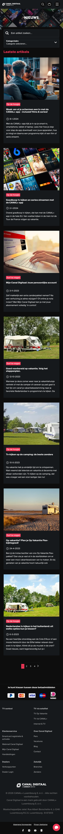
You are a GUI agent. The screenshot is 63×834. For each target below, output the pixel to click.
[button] (56, 827)
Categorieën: (12, 41)
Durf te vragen (13, 277)
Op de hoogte (13, 104)
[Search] (7, 33)
